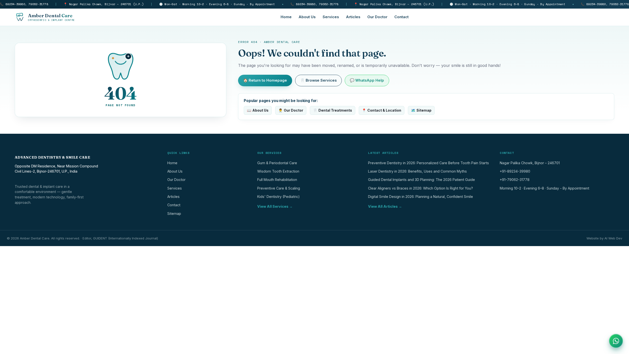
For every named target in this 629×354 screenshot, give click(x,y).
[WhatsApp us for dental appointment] (616, 341)
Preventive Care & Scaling (278, 188)
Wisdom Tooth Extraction (278, 171)
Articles (353, 17)
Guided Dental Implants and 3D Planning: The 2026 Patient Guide (421, 179)
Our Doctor (377, 17)
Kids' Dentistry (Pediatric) (278, 196)
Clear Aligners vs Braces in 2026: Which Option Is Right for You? (420, 188)
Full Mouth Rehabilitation (277, 179)
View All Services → (275, 206)
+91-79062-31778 (514, 179)
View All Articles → (385, 206)
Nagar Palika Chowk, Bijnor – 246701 (530, 163)
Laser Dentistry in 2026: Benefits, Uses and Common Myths (417, 171)
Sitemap (174, 213)
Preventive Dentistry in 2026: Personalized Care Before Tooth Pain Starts (428, 163)
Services (331, 17)
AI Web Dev (613, 238)
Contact (401, 17)
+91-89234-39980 (515, 171)
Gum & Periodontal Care (277, 163)
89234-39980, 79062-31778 (24, 4)
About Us (307, 17)
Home (286, 17)
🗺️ (421, 110)
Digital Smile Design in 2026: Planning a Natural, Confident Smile (420, 196)
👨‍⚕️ (290, 110)
